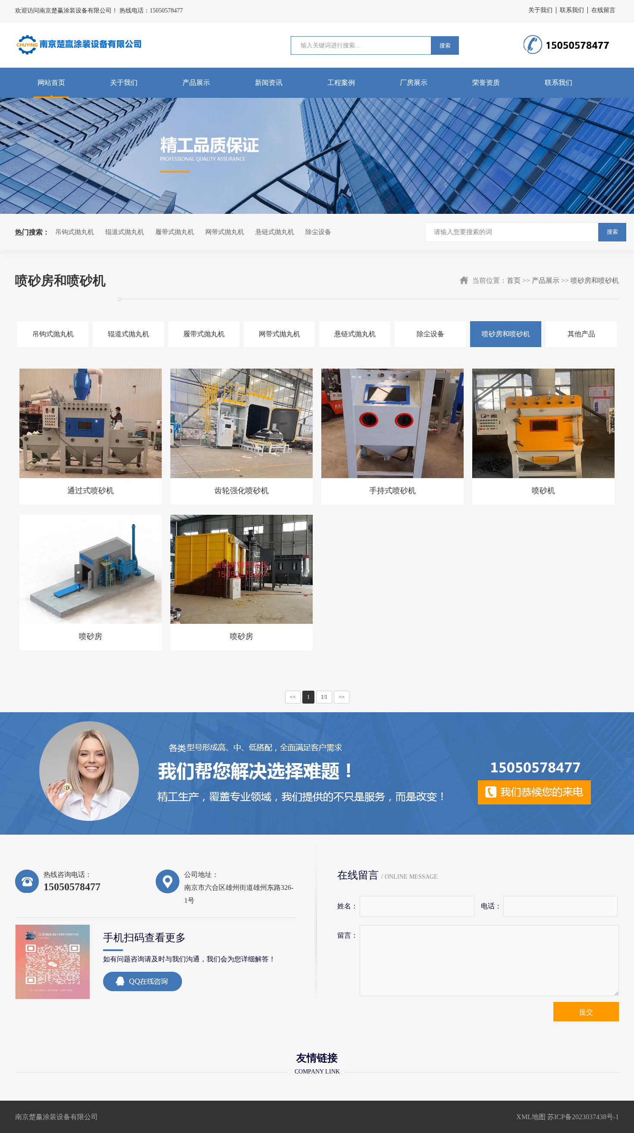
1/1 (324, 697)
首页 (514, 280)
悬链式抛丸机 (274, 231)
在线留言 (603, 10)
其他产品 (581, 334)
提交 (586, 1012)
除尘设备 (318, 231)
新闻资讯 (268, 82)
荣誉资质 (486, 82)
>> (342, 697)
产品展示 (196, 82)
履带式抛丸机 (174, 231)
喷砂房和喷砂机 (595, 280)
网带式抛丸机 (224, 231)
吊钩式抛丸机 (74, 231)
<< (293, 697)
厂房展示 (413, 82)
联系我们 (572, 10)
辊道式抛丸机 (124, 231)
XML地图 (531, 1116)
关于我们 (540, 10)
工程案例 (341, 82)
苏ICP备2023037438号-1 (583, 1116)
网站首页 (51, 82)
